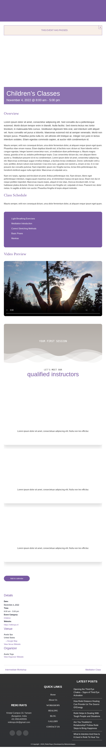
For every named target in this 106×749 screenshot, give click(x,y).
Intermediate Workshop (15, 669)
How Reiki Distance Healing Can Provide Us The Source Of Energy (87, 704)
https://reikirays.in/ (11, 624)
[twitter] (53, 438)
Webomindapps (69, 744)
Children (7, 618)
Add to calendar (16, 578)
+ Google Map (11, 641)
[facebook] (46, 438)
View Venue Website (12, 644)
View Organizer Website (14, 656)
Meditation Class (93, 669)
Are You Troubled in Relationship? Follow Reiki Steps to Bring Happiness (86, 725)
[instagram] (59, 438)
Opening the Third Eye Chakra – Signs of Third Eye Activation (86, 692)
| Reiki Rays (48, 744)
